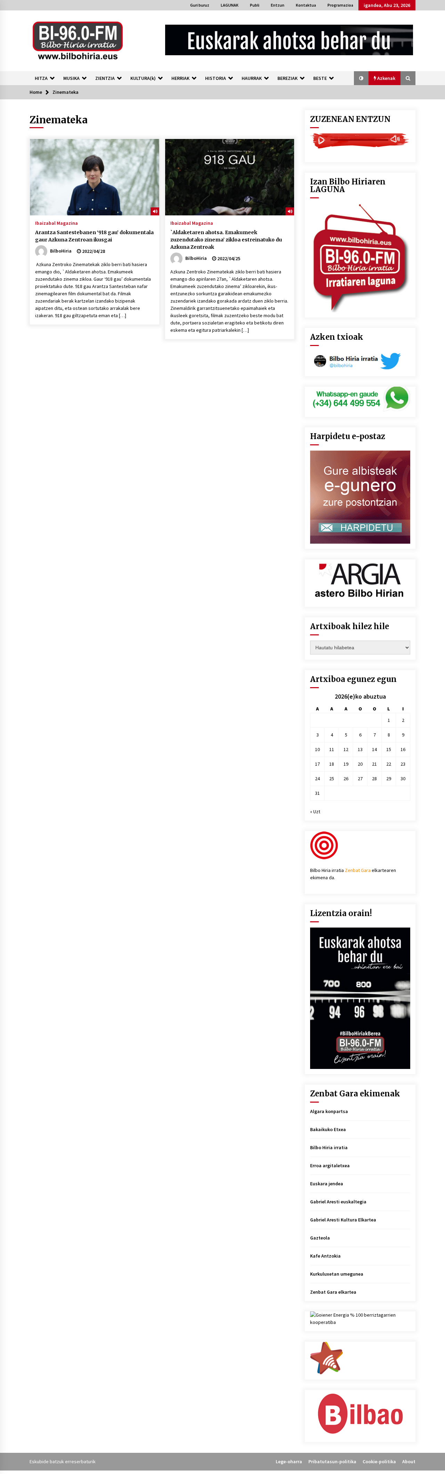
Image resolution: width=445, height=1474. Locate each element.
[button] (361, 78)
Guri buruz (199, 5)
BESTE (320, 78)
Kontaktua (306, 5)
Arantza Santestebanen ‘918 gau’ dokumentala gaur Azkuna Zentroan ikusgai (94, 236)
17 (317, 764)
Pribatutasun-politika (332, 1461)
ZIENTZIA (105, 78)
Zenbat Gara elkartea (333, 1292)
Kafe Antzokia (325, 1256)
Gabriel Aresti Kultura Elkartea (343, 1220)
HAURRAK (252, 78)
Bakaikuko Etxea (328, 1129)
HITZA (41, 78)
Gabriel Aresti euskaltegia (338, 1202)
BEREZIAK (287, 78)
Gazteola (320, 1238)
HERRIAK (180, 78)
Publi (254, 5)
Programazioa (340, 5)
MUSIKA (71, 78)
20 (360, 764)
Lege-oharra (289, 1461)
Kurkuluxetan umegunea (336, 1274)
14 (374, 749)
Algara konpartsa (329, 1111)
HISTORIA (215, 78)
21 (374, 764)
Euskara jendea (326, 1183)
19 (345, 764)
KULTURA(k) (143, 78)
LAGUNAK (229, 5)
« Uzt (315, 811)
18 (331, 764)
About (408, 1461)
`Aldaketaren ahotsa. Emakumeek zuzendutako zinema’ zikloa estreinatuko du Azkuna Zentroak (226, 239)
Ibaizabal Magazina (56, 222)
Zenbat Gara (358, 870)
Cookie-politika (379, 1461)
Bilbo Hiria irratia (329, 1147)
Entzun (277, 5)
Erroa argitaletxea (330, 1165)
